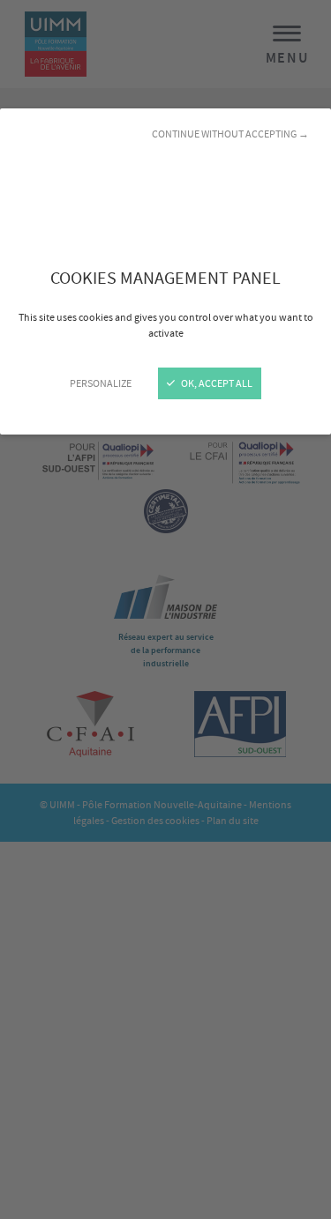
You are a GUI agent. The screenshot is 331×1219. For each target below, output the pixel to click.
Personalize (101, 383)
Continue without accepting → (230, 134)
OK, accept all (215, 383)
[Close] (165, 609)
